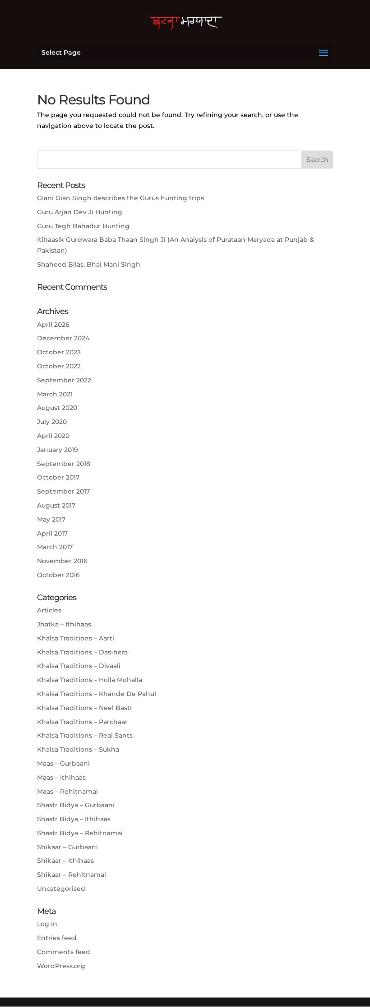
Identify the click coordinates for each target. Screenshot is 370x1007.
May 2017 (51, 519)
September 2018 (63, 464)
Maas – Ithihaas (61, 777)
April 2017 (52, 533)
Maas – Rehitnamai (67, 791)
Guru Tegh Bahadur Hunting (83, 226)
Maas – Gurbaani (63, 763)
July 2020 (52, 422)
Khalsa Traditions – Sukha (78, 749)
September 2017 (63, 491)
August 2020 (57, 408)
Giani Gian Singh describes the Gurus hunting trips (120, 198)
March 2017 (55, 547)
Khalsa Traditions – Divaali (78, 666)
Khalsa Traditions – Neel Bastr (85, 708)
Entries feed (57, 938)
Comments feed (63, 952)
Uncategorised (61, 889)
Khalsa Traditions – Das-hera (82, 652)
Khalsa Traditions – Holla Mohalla (89, 680)
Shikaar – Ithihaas (65, 860)
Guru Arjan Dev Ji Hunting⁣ (79, 212)
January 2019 (57, 450)
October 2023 (59, 352)
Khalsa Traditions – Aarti (75, 638)
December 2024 (63, 338)
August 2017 (56, 505)
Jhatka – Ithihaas (64, 624)
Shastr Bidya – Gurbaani (76, 805)
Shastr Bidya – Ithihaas (74, 819)
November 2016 (62, 561)
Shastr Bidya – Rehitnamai (80, 833)
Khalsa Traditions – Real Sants (85, 735)
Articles (49, 610)
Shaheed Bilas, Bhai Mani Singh (88, 264)
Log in (47, 924)
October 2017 (58, 477)
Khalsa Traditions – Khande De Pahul (96, 694)
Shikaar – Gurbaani (67, 847)
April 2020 (53, 436)
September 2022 (64, 380)
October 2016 (58, 575)
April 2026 (53, 324)
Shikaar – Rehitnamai (71, 875)
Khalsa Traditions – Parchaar (82, 722)
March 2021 (55, 394)
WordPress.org (61, 966)
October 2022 (59, 366)
